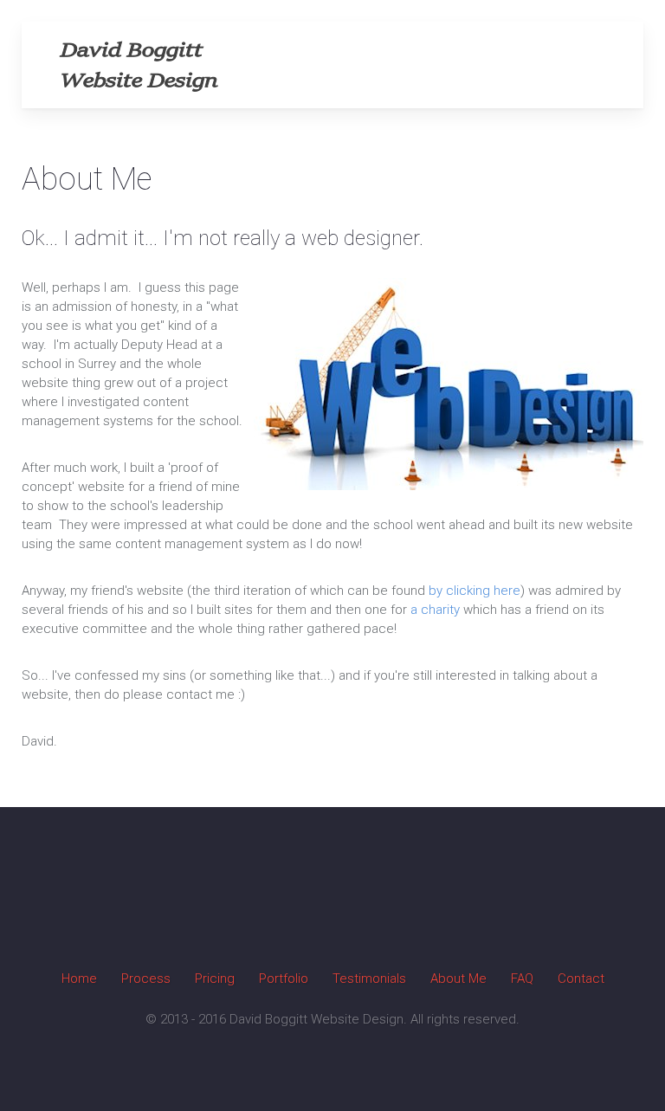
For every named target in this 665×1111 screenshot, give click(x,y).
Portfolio (283, 978)
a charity (435, 609)
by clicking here (474, 590)
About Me (458, 978)
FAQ (522, 978)
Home (79, 978)
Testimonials (369, 978)
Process (146, 978)
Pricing (215, 978)
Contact (581, 978)
